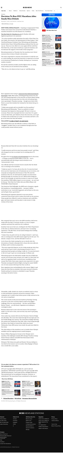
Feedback (2, 441)
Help (1, 440)
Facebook (15, 420)
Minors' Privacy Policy (56, 425)
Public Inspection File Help (43, 423)
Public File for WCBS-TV (44, 418)
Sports (28, 10)
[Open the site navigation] (10, 7)
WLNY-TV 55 (28, 420)
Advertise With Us (30, 425)
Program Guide (29, 422)
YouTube (15, 418)
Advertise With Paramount (5, 435)
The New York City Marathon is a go (11, 34)
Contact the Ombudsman (5, 443)
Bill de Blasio (18, 398)
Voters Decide (22, 10)
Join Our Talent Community (3, 438)
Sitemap (27, 429)
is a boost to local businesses (20, 156)
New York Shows (39, 10)
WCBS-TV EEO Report (43, 426)
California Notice (55, 420)
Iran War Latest (3, 420)
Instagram (15, 422)
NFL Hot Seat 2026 (4, 422)
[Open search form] (61, 7)
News (10, 10)
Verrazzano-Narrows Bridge (29, 398)
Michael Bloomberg (8, 398)
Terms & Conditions (30, 427)
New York (3, 10)
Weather (15, 10)
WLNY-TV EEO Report (43, 428)
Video (33, 10)
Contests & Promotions (31, 424)
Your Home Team (48, 10)
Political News (3, 418)
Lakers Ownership (4, 424)
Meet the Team (29, 418)
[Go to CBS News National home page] (27, 7)
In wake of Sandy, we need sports (18, 121)
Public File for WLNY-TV (44, 420)
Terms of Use (54, 424)
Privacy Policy (54, 418)
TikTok (14, 424)
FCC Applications (42, 424)
